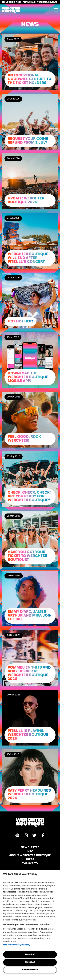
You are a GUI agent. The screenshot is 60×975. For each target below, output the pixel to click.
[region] (30, 922)
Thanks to (30, 863)
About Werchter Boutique (30, 855)
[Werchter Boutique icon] (30, 822)
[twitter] (34, 835)
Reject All (30, 962)
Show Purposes (30, 970)
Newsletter (30, 847)
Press (30, 859)
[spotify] (17, 835)
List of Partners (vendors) (16, 945)
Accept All (30, 954)
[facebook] (43, 835)
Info (30, 851)
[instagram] (26, 835)
